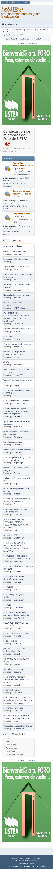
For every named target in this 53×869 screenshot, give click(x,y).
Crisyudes (18, 514)
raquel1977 (19, 375)
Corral (16, 504)
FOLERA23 (18, 628)
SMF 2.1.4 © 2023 (20, 861)
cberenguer (19, 703)
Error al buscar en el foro (13, 669)
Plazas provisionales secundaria (16, 633)
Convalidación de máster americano (18, 344)
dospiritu (17, 672)
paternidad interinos (12, 690)
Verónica (17, 339)
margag (17, 494)
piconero (17, 290)
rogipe (16, 385)
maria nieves (19, 427)
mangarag (18, 561)
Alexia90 (17, 636)
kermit (5, 209)
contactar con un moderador (15, 251)
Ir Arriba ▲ (37, 858)
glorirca (17, 664)
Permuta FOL (8, 336)
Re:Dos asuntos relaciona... (13, 183)
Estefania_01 (19, 538)
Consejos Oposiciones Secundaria (17, 401)
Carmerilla (18, 416)
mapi (16, 483)
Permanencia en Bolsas (13, 708)
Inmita (16, 357)
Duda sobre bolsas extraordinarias (17, 726)
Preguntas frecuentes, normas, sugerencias (23, 165)
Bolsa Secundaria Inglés (13, 442)
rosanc (16, 396)
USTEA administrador (22, 308)
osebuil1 (17, 654)
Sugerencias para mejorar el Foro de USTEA (22, 194)
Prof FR (17, 331)
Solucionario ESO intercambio (15, 259)
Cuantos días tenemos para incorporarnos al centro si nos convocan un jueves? (15, 411)
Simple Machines (32, 861)
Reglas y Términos (25, 858)
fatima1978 (18, 324)
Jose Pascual (19, 618)
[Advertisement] (43, 169)
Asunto (6, 246)
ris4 (15, 530)
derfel (16, 269)
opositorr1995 (20, 403)
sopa (16, 721)
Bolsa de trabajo (10, 641)
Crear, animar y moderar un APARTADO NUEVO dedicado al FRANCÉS (16, 679)
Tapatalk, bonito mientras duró (16, 266)
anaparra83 (19, 347)
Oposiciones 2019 (10, 535)
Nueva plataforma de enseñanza (16, 295)
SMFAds (21, 863)
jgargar (17, 589)
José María (18, 582)
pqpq (16, 279)
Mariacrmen (19, 600)
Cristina (17, 261)
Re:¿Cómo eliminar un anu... (13, 231)
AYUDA (6, 362)
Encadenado (7, 186)
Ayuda (14, 858)
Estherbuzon (19, 728)
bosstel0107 (19, 365)
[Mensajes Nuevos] (7, 169)
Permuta (7, 605)
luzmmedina (19, 571)
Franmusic (18, 473)
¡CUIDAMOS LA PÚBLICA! (26, 43)
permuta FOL (8, 587)
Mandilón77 (19, 452)
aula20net (18, 297)
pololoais (17, 643)
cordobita (18, 692)
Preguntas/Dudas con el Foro (21, 215)
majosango (18, 463)
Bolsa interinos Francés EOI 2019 (17, 329)
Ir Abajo (6, 241)
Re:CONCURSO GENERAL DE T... (15, 206)
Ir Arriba (6, 734)
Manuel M (18, 710)
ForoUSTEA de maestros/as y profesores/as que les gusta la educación (20, 12)
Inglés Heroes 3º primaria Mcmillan (18, 450)
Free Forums (30, 863)
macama (17, 254)
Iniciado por (17, 246)
